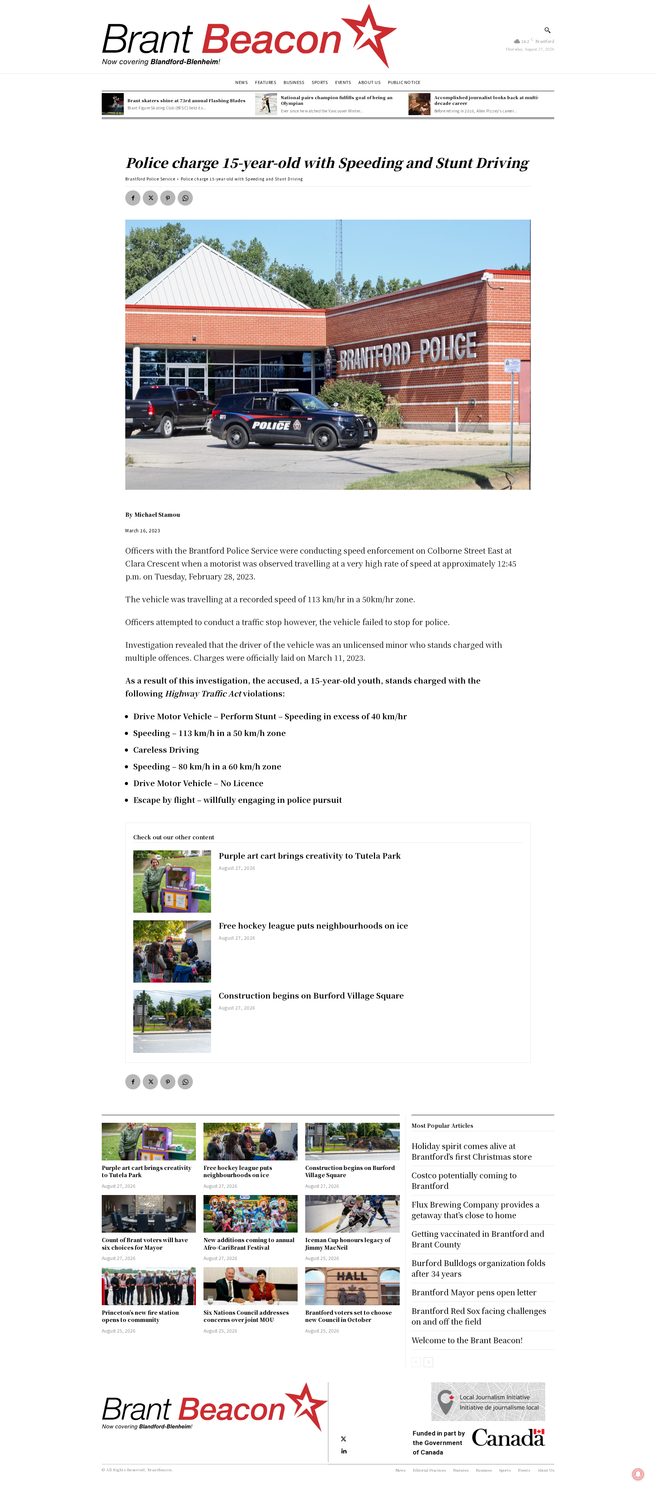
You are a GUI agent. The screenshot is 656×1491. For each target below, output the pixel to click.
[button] (547, 30)
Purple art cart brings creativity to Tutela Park (311, 855)
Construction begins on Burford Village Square (311, 995)
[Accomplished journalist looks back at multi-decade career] (419, 104)
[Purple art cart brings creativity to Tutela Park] (172, 881)
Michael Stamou (157, 514)
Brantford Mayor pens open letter (474, 1292)
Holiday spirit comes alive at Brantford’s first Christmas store (472, 1151)
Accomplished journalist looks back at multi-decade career (486, 100)
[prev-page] (416, 1362)
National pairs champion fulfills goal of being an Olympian (337, 100)
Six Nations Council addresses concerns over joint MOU (246, 1316)
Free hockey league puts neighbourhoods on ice (313, 925)
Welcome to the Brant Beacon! (467, 1339)
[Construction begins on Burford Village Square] (172, 1021)
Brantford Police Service (150, 179)
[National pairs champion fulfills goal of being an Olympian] (266, 104)
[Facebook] (132, 198)
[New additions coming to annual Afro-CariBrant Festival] (250, 1214)
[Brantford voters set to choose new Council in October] (352, 1286)
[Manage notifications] (638, 1474)
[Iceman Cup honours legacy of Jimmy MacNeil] (352, 1214)
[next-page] (428, 1362)
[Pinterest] (167, 198)
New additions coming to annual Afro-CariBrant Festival (249, 1243)
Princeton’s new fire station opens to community (140, 1316)
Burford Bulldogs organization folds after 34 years (479, 1268)
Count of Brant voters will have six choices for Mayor (145, 1243)
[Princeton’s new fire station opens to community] (149, 1286)
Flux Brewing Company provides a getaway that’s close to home (475, 1209)
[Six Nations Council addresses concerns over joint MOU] (250, 1286)
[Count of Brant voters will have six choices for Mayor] (149, 1214)
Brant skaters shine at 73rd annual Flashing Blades (187, 100)
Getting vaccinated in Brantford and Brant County (478, 1239)
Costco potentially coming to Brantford (464, 1180)
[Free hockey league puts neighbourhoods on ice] (172, 951)
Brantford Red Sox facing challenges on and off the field (479, 1316)
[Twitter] (150, 198)
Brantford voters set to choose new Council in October (348, 1316)
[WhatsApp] (185, 198)
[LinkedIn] (343, 1451)
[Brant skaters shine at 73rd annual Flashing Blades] (113, 104)
